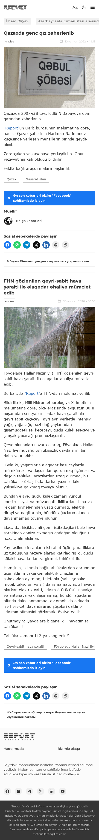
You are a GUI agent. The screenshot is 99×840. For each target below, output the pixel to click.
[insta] (18, 791)
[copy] (65, 245)
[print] (55, 245)
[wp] (17, 245)
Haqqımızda (14, 749)
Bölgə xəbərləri (29, 221)
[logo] (15, 7)
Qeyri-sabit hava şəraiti (25, 646)
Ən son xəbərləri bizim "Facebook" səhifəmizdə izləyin (42, 198)
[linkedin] (46, 245)
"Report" (11, 128)
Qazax (11, 179)
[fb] (7, 245)
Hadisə (9, 41)
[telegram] (26, 245)
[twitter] (36, 245)
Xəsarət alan (36, 179)
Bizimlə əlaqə (69, 749)
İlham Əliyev (17, 21)
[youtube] (62, 791)
